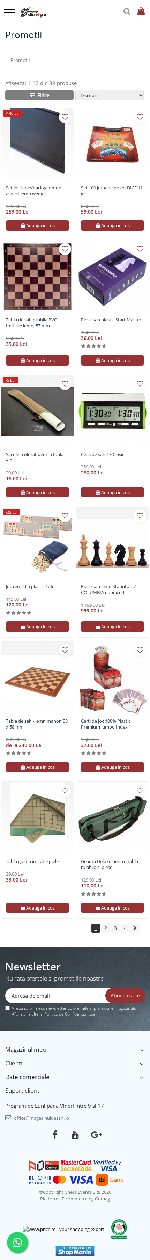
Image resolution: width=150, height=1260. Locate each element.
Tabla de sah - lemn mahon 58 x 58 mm (37, 724)
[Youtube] (75, 1134)
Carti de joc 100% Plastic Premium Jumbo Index (105, 724)
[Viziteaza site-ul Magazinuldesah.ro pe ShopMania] (75, 1251)
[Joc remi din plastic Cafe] (37, 543)
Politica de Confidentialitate (70, 1014)
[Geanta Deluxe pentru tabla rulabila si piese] (112, 818)
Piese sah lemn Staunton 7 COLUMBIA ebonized (108, 590)
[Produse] (9, 10)
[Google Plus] (95, 1134)
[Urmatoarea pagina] (135, 928)
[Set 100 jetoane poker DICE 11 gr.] (112, 144)
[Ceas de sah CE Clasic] (112, 411)
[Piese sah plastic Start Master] (112, 276)
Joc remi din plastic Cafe (30, 587)
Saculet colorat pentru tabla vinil (34, 458)
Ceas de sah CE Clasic (102, 455)
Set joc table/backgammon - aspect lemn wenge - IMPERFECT (35, 191)
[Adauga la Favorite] (65, 117)
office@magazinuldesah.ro (41, 1118)
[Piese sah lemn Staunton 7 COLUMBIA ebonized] (112, 543)
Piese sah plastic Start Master (111, 320)
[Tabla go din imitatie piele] (37, 818)
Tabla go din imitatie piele (32, 861)
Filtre (42, 95)
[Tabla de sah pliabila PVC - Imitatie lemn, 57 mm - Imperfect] (37, 276)
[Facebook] (55, 1134)
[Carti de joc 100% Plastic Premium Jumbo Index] (112, 678)
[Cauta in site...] (126, 11)
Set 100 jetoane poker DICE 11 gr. (112, 191)
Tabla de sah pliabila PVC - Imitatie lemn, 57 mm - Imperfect (32, 323)
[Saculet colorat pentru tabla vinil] (37, 411)
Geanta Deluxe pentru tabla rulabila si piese (109, 864)
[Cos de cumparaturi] (141, 11)
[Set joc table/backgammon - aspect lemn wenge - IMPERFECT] (37, 144)
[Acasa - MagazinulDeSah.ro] (33, 12)
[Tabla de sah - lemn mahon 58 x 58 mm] (37, 678)
